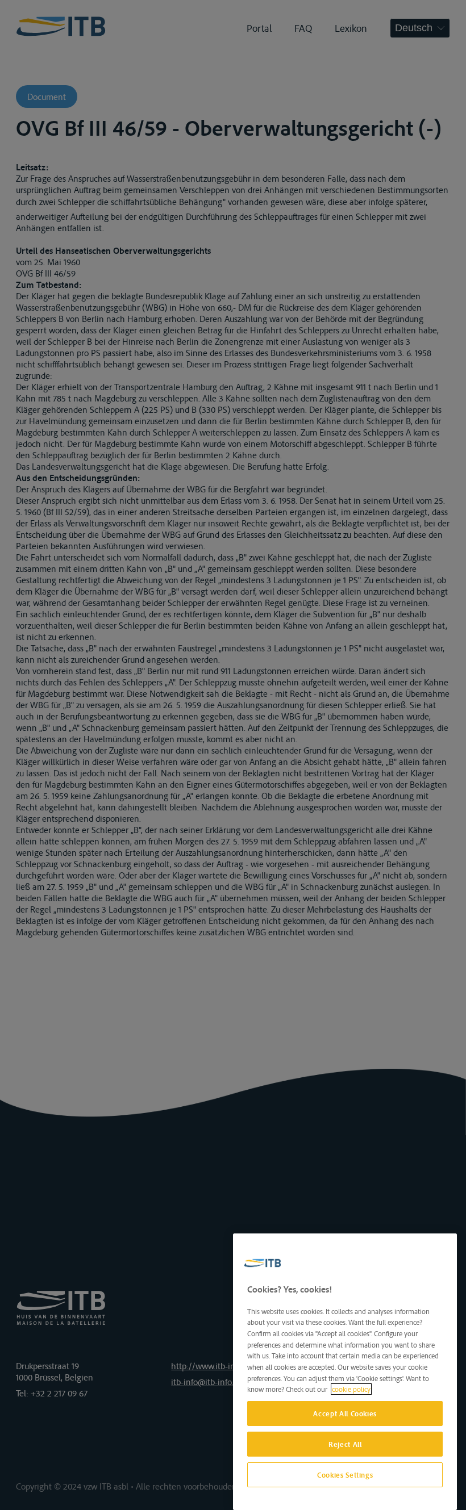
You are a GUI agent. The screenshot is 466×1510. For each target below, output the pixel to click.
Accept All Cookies (345, 1413)
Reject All (345, 1444)
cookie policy (351, 1389)
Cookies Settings (345, 1474)
